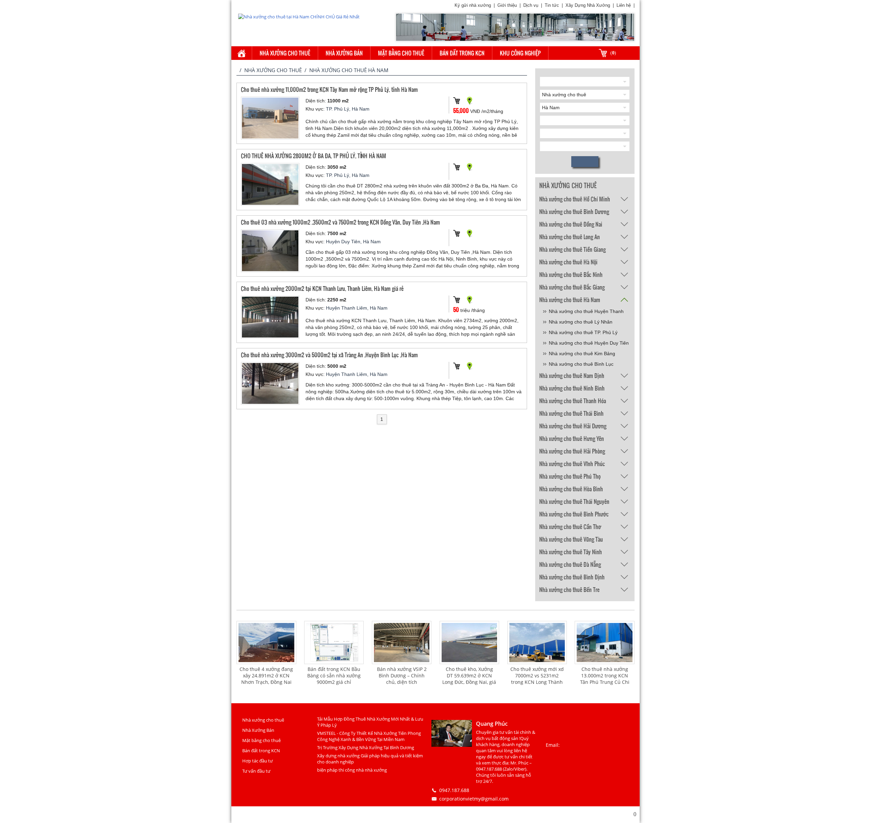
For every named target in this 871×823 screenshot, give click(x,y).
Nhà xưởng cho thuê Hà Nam (569, 299)
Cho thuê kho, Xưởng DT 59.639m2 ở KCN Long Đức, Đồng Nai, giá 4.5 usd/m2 (469, 679)
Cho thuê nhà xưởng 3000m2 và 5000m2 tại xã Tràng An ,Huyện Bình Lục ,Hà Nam (329, 355)
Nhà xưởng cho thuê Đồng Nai (570, 224)
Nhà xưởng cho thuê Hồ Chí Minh (574, 199)
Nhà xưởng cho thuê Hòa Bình (571, 489)
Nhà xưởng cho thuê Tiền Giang (572, 249)
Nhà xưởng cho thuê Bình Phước (574, 514)
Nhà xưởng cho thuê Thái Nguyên (574, 501)
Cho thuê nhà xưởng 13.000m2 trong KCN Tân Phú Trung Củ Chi (604, 675)
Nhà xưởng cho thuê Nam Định (571, 375)
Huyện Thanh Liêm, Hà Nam (357, 308)
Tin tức (552, 5)
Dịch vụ (530, 5)
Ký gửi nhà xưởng (473, 5)
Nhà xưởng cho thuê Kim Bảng (582, 353)
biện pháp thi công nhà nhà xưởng (352, 770)
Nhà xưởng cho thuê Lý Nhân (580, 322)
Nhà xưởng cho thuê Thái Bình (571, 413)
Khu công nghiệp (520, 53)
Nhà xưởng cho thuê (285, 53)
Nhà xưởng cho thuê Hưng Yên (571, 438)
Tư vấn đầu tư (256, 771)
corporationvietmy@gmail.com (474, 798)
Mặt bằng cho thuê (401, 53)
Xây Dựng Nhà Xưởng (587, 5)
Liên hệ (624, 5)
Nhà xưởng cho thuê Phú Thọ (570, 476)
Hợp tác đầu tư (257, 761)
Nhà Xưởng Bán (344, 53)
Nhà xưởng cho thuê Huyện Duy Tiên (589, 343)
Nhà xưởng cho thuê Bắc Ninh (571, 274)
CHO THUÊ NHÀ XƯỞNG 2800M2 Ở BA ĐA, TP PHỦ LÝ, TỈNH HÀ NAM (313, 156)
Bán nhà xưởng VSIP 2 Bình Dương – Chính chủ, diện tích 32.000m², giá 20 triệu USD (402, 682)
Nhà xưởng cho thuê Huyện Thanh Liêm (586, 312)
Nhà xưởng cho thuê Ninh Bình (572, 388)
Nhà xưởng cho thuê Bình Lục (581, 364)
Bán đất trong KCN (462, 53)
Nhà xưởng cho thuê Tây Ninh (570, 552)
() (613, 52)
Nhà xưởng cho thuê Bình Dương (574, 211)
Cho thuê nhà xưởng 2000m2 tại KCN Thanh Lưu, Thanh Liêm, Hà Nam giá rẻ (322, 288)
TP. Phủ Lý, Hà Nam (347, 109)
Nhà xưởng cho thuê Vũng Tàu (571, 539)
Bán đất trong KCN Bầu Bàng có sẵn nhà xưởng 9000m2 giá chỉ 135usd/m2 (334, 679)
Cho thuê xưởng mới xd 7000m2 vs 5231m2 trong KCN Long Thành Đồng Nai (537, 679)
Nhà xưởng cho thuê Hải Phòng (572, 451)
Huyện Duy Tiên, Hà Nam (353, 241)
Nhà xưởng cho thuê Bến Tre (569, 589)
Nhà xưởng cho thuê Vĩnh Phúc (572, 463)
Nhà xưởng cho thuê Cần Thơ (570, 526)
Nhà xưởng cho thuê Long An (569, 237)
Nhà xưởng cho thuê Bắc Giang (572, 287)
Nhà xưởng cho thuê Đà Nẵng (570, 564)
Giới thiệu (507, 5)
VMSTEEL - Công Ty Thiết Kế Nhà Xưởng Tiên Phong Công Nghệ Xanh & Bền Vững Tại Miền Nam (369, 736)
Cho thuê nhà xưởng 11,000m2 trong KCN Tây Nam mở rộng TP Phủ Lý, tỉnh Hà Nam (329, 89)
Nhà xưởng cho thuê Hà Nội (568, 262)
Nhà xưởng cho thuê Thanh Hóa (572, 401)
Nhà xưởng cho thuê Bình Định (572, 577)
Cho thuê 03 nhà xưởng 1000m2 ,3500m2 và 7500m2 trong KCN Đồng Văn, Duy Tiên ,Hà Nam (340, 222)
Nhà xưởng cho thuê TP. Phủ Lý (583, 332)
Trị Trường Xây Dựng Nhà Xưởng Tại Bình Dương (365, 747)
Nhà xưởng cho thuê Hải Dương (572, 426)
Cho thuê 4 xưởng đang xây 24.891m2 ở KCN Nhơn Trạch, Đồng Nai (266, 675)
